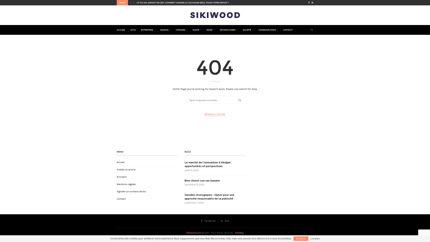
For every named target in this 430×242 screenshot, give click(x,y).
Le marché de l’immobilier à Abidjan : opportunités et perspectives (208, 164)
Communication (267, 30)
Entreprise (147, 30)
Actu (133, 30)
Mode (209, 30)
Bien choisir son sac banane (202, 181)
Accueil (121, 30)
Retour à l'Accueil (215, 114)
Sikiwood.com (193, 232)
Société (247, 30)
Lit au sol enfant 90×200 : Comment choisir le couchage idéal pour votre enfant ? (183, 2)
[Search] (311, 30)
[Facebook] (308, 2)
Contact (288, 30)
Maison (164, 30)
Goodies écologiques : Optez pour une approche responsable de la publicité (209, 196)
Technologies (227, 30)
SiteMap (239, 232)
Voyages (180, 30)
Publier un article (126, 169)
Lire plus (315, 238)
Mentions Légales (126, 184)
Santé (195, 30)
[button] (130, 2)
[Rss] (312, 2)
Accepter (301, 238)
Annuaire (121, 176)
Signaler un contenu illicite (131, 191)
